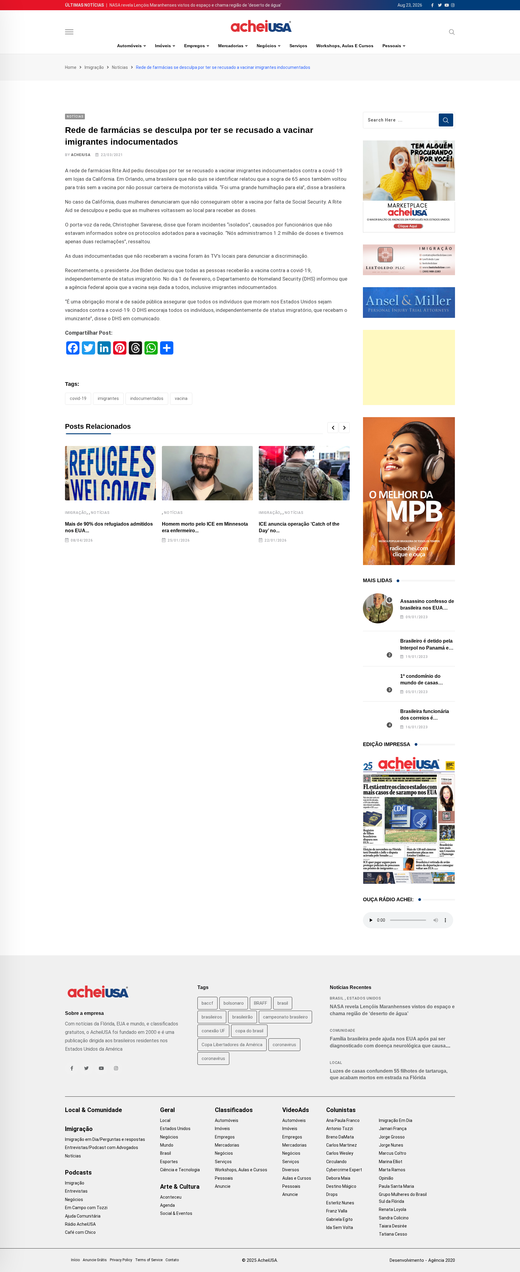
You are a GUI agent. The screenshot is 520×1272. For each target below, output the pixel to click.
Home (70, 67)
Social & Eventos (176, 1213)
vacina (181, 398)
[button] (332, 427)
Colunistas (341, 1110)
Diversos (290, 1169)
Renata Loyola (392, 1209)
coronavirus (284, 1044)
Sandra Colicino (394, 1217)
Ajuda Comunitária (83, 1216)
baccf (207, 1003)
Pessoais (391, 45)
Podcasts (78, 1172)
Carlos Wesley (339, 1153)
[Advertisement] (409, 367)
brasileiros (212, 1017)
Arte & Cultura (180, 1186)
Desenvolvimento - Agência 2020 (422, 1260)
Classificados (234, 1110)
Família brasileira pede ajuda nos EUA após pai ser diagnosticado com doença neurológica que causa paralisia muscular (388, 1045)
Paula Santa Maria (396, 1186)
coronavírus (213, 1058)
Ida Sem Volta (339, 1227)
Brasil (337, 998)
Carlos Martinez (341, 1145)
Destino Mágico (341, 1186)
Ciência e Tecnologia (180, 1169)
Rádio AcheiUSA (80, 1224)
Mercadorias (230, 45)
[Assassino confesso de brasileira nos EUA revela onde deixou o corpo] (378, 608)
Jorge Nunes (391, 1145)
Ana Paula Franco (343, 1120)
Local (336, 1063)
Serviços (298, 45)
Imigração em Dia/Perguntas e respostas (105, 1139)
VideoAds (295, 1110)
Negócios (266, 45)
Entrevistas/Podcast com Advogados (101, 1147)
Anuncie (223, 1186)
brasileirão (242, 1017)
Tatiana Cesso (393, 1234)
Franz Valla (336, 1211)
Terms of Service (148, 1260)
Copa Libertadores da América (232, 1044)
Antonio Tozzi (339, 1128)
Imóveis (163, 45)
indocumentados (146, 398)
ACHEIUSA (80, 155)
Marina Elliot (390, 1161)
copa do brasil (249, 1031)
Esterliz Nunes (340, 1202)
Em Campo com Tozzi (86, 1207)
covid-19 (78, 398)
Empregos (194, 45)
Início (75, 1260)
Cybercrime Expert (344, 1169)
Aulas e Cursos (296, 1178)
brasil (282, 1003)
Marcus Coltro (392, 1153)
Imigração (94, 67)
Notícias (120, 67)
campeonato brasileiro (285, 1017)
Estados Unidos (364, 998)
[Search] (452, 31)
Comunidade (342, 1030)
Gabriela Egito (339, 1219)
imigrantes (108, 398)
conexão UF (213, 1031)
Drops (332, 1194)
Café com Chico (80, 1232)
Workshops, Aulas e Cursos (344, 45)
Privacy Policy (121, 1260)
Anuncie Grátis (95, 1260)
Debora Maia (338, 1178)
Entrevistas (76, 1191)
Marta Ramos (392, 1169)
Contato (172, 1260)
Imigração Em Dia (395, 1120)
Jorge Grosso (392, 1137)
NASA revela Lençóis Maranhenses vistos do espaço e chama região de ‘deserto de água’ (195, 5)
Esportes (169, 1161)
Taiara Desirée (393, 1226)
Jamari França (393, 1128)
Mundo (166, 1145)
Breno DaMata (340, 1137)
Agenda (167, 1205)
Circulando (336, 1161)
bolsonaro (234, 1003)
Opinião (386, 1178)
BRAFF (260, 1003)
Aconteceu (170, 1197)
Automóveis (129, 45)
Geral (167, 1110)
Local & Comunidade (93, 1110)
